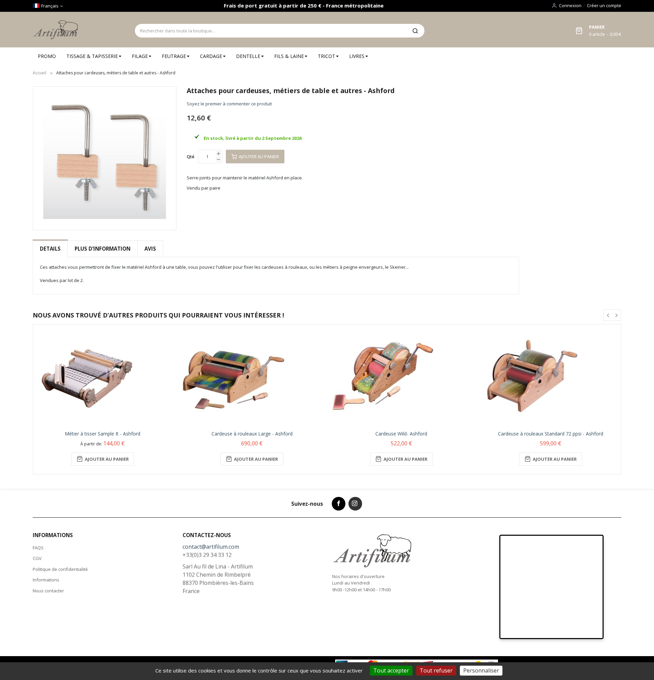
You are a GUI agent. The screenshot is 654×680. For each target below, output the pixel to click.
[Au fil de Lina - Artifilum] (57, 30)
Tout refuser (436, 670)
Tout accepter (391, 670)
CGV (37, 558)
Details (50, 248)
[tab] (50, 248)
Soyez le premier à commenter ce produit (229, 104)
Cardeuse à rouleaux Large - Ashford (252, 433)
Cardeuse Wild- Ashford (401, 433)
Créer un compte (604, 5)
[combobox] (270, 31)
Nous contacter (48, 591)
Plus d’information (102, 248)
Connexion (570, 5)
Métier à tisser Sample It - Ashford (102, 433)
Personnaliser (481, 670)
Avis (150, 248)
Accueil (39, 73)
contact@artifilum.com (211, 546)
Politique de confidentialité (60, 569)
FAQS (38, 548)
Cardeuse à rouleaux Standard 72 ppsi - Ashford (550, 433)
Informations (46, 580)
